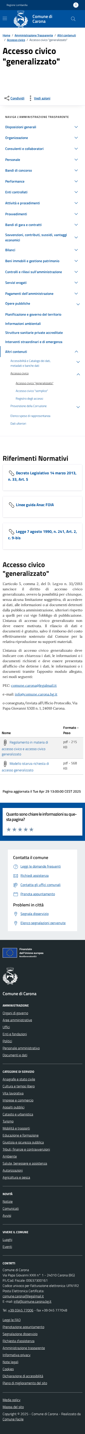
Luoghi (7, 1239)
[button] (42, 126)
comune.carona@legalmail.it (34, 685)
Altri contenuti (66, 35)
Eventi (7, 1246)
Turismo (8, 1121)
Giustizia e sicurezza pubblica (23, 1142)
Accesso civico (16, 39)
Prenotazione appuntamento (23, 1326)
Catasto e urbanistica (18, 1114)
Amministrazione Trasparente (34, 35)
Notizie (8, 1201)
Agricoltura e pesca (16, 1177)
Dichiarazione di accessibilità (23, 1376)
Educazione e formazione (21, 1135)
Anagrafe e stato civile (19, 1079)
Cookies (8, 1369)
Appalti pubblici (13, 1107)
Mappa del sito (13, 1406)
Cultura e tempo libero (19, 1086)
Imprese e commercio (18, 1100)
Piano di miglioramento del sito (25, 1383)
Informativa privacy (17, 1354)
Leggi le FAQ (12, 1319)
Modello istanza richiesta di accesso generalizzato (25, 767)
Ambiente (10, 1156)
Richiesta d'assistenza (18, 1340)
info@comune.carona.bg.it (36, 694)
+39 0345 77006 (20, 1310)
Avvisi (7, 1215)
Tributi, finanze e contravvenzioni (26, 1149)
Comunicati (11, 1208)
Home (6, 35)
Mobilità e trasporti (16, 1128)
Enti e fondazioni (15, 1034)
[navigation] (4, 18)
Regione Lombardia (17, 5)
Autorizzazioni (13, 1170)
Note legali (10, 1362)
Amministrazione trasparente (24, 1347)
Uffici (6, 1027)
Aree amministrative (17, 1020)
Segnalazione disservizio (20, 1333)
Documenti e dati (15, 1055)
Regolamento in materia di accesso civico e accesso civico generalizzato (25, 748)
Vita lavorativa (13, 1093)
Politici (7, 1041)
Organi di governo (15, 1013)
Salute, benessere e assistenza (25, 1163)
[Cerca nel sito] (73, 19)
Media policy (11, 1399)
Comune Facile (13, 1419)
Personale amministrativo (21, 1048)
